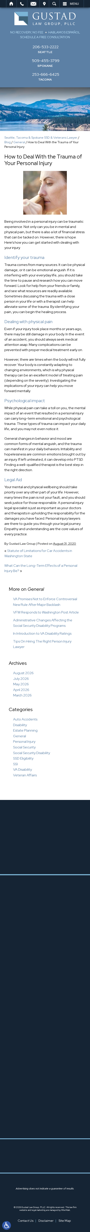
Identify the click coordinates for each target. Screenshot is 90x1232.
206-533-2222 (46, 46)
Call (22, 3)
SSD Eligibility (23, 758)
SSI (15, 764)
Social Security (24, 747)
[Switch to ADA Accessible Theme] (6, 1225)
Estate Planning (25, 730)
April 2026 (21, 690)
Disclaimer (46, 1221)
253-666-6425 (45, 74)
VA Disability (22, 769)
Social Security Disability (31, 753)
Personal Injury (24, 741)
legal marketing (38, 1210)
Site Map (65, 1221)
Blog (7, 142)
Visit (44, 3)
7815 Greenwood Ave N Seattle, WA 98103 (49, 953)
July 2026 (21, 678)
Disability (20, 725)
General (19, 142)
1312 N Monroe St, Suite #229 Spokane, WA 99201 (49, 1050)
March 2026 (22, 695)
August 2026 (23, 673)
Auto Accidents (25, 719)
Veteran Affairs (25, 775)
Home (11, 3)
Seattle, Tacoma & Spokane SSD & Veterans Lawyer (40, 138)
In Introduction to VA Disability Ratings (42, 633)
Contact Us (25, 1221)
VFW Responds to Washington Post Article (46, 612)
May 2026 (21, 684)
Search (54, 3)
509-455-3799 (45, 60)
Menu (74, 3)
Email (33, 3)
